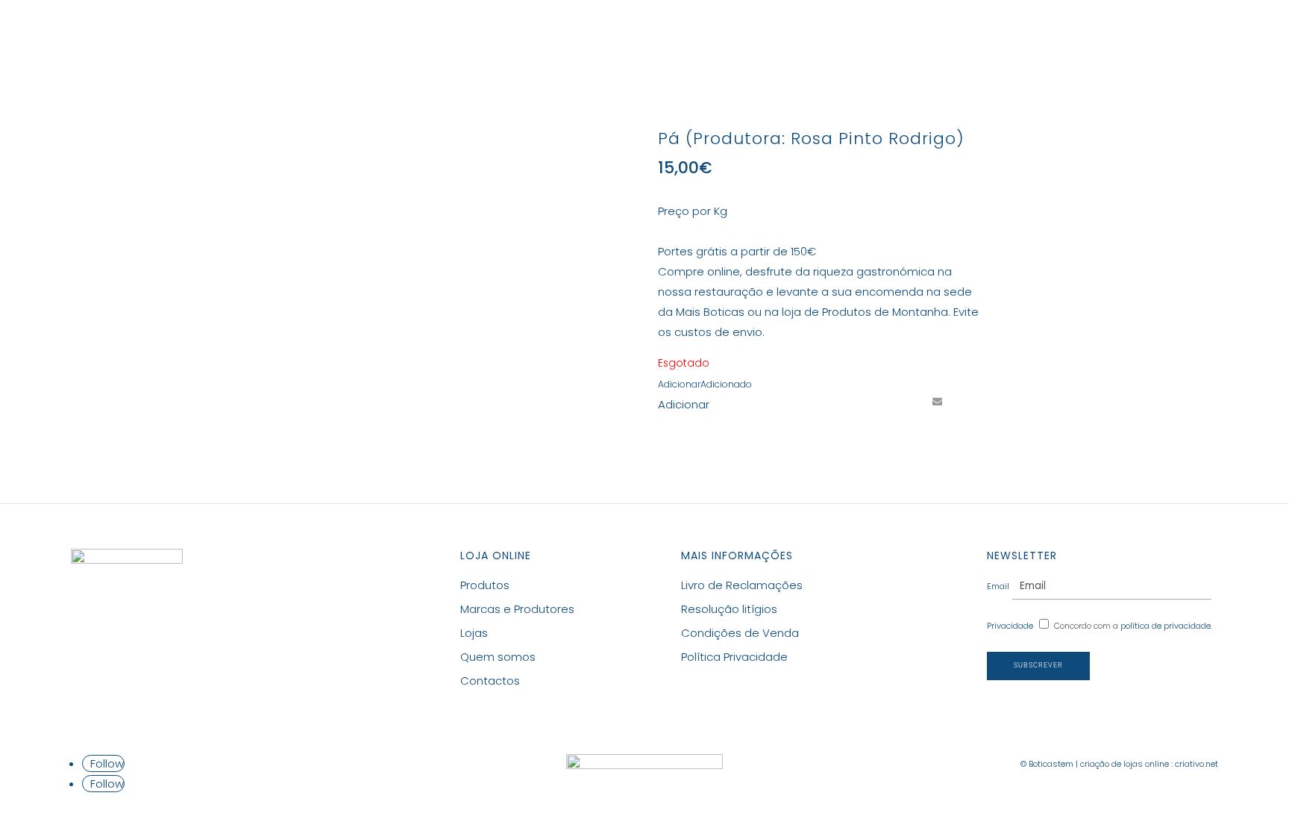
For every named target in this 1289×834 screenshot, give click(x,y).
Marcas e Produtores (642, 34)
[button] (705, 384)
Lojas (746, 34)
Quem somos (498, 657)
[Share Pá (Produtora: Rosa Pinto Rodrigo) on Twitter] (881, 401)
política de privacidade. (1166, 626)
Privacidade (1010, 626)
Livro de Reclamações (742, 585)
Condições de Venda (740, 633)
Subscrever (1038, 665)
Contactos (817, 34)
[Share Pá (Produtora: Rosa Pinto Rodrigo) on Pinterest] (909, 401)
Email (998, 586)
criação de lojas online (1124, 764)
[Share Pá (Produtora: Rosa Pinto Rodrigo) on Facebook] (854, 401)
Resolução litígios (729, 609)
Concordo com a (1133, 626)
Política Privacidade (734, 657)
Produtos (511, 34)
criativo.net (1196, 764)
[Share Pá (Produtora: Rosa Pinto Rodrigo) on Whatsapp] (964, 401)
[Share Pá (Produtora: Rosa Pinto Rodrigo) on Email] (937, 401)
